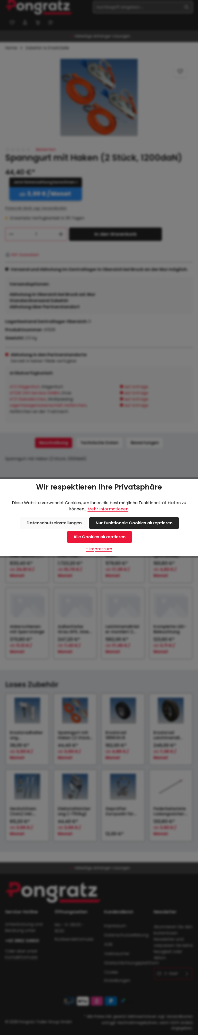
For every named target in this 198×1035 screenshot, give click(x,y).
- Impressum (99, 549)
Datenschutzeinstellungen (54, 523)
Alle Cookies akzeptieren (99, 537)
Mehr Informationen (108, 509)
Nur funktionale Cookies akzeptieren (134, 523)
